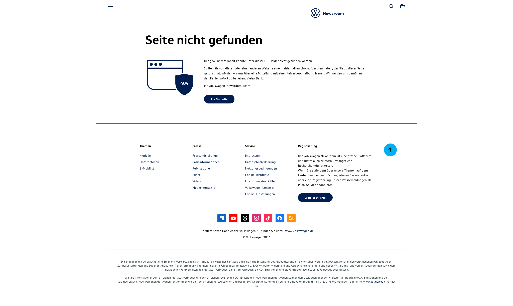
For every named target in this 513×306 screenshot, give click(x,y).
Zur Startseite (219, 99)
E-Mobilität (148, 168)
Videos (197, 181)
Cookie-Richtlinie (257, 175)
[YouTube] (233, 218)
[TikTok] (268, 218)
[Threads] (245, 218)
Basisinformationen (206, 162)
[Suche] (391, 6)
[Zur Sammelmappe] (402, 6)
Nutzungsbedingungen (261, 168)
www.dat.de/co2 (373, 281)
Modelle (145, 156)
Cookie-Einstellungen (260, 194)
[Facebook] (280, 218)
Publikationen (202, 168)
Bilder (196, 175)
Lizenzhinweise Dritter (260, 181)
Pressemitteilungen (205, 156)
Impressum (253, 156)
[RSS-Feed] (291, 218)
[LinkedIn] (221, 218)
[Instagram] (256, 218)
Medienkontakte (203, 188)
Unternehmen (149, 162)
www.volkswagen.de (299, 231)
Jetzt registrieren (315, 197)
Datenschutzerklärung (260, 162)
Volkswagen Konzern (259, 188)
